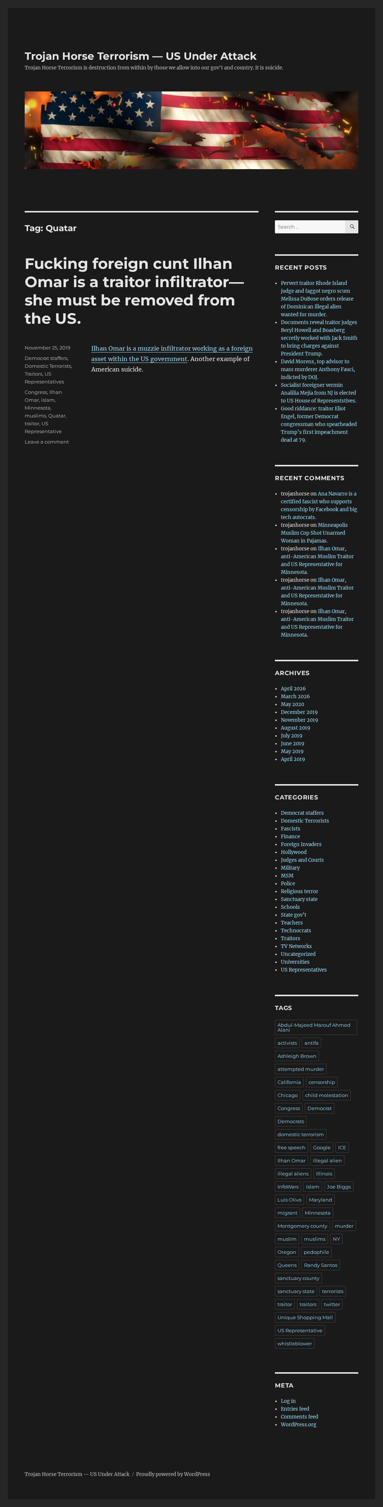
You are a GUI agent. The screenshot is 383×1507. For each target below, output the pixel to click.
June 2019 (292, 743)
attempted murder (301, 1069)
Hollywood (294, 852)
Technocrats (296, 930)
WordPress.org (298, 1424)
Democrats (291, 1121)
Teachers (292, 923)
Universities (295, 962)
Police (288, 883)
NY (336, 1239)
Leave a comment (47, 442)
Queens (287, 1265)
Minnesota (37, 408)
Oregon (287, 1252)
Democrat (319, 1108)
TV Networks (296, 946)
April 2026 (293, 689)
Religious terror (299, 891)
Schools (290, 907)
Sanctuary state (299, 899)
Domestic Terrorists (48, 366)
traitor (32, 423)
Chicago (288, 1095)
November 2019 (299, 720)
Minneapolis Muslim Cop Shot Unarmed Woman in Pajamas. (314, 533)
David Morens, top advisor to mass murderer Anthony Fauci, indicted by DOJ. (318, 369)
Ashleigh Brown (297, 1056)
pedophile (316, 1252)
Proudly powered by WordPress (173, 1474)
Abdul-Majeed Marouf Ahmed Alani (314, 1027)
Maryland (320, 1200)
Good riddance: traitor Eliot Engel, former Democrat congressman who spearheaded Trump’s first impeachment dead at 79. (319, 424)
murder (344, 1226)
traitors (308, 1304)
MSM (287, 876)
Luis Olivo (289, 1200)
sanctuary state (296, 1291)
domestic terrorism (301, 1134)
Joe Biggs (339, 1187)
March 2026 (295, 696)
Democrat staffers (46, 358)
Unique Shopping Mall (305, 1317)
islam (48, 400)
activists (287, 1043)
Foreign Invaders (301, 844)
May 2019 (292, 751)
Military (290, 868)
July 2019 (292, 736)
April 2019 (293, 759)
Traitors (33, 374)
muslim (287, 1239)
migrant (287, 1213)
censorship (322, 1082)
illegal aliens (293, 1174)
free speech (292, 1147)
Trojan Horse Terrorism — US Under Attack (141, 56)
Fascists (290, 829)
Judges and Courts (302, 860)
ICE (342, 1147)
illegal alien (327, 1160)
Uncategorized (298, 954)
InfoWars (288, 1187)
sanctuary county (298, 1278)
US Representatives (304, 970)
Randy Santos (320, 1265)
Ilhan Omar (292, 1160)
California (289, 1082)
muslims (35, 416)
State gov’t (293, 915)
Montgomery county (302, 1226)
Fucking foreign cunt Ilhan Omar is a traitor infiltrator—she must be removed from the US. (134, 290)
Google (322, 1147)
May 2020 (292, 704)
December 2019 (299, 712)
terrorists (332, 1291)
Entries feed (295, 1409)
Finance (290, 836)
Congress (36, 392)
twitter (332, 1304)
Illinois (324, 1174)
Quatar (56, 416)
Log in (288, 1401)
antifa (311, 1043)
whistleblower (295, 1343)
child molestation (326, 1095)
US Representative (300, 1330)
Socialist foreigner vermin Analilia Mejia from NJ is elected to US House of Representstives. (318, 393)
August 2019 (295, 728)
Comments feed (299, 1417)
